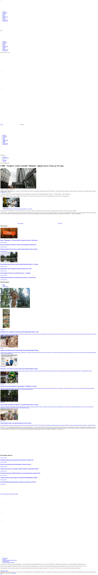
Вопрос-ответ (5, 19)
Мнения (4, 13)
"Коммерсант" (3, 192)
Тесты (4, 18)
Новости (4, 11)
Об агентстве (5, 558)
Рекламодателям (6, 561)
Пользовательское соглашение (8, 562)
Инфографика (5, 16)
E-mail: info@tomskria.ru (5, 493)
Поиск (1, 124)
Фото (4, 14)
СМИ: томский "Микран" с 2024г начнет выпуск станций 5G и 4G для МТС (17, 208)
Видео (4, 15)
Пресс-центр (5, 20)
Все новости (2, 484)
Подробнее (14, 572)
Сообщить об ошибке (14, 493)
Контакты (5, 559)
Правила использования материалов (10, 560)
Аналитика (5, 12)
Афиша (4, 17)
